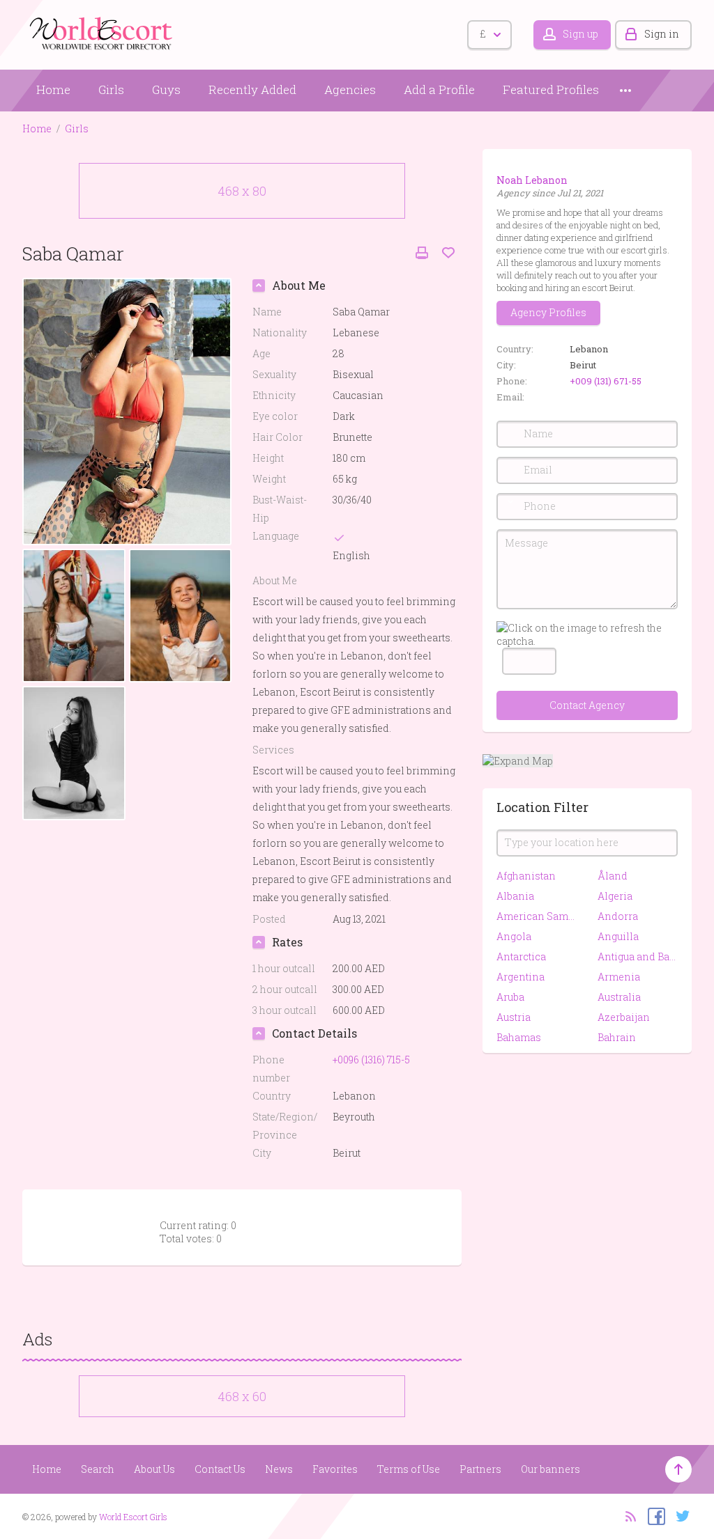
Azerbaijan (624, 1017)
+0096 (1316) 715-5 (371, 1059)
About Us (154, 1469)
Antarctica (521, 956)
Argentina (520, 976)
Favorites (335, 1469)
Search (97, 1469)
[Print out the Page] (422, 253)
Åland (613, 875)
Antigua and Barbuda (638, 956)
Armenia (619, 976)
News (279, 1469)
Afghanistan (526, 875)
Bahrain (617, 1037)
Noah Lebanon (532, 180)
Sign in (661, 33)
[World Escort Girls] (102, 32)
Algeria (615, 896)
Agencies (350, 89)
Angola (513, 936)
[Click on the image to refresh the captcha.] (587, 634)
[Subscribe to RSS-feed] (626, 1515)
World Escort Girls (133, 1516)
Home (53, 89)
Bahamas (518, 1037)
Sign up (580, 33)
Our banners (550, 1469)
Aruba (510, 996)
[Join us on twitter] (679, 1515)
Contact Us (220, 1469)
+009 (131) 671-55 (605, 381)
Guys (166, 89)
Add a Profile (439, 89)
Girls (111, 89)
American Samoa (536, 916)
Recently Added (252, 89)
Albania (515, 896)
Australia (619, 996)
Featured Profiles (551, 89)
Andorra (618, 916)
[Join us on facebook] (653, 1515)
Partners (480, 1469)
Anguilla (618, 936)
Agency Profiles (548, 312)
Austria (513, 1017)
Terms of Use (408, 1469)
